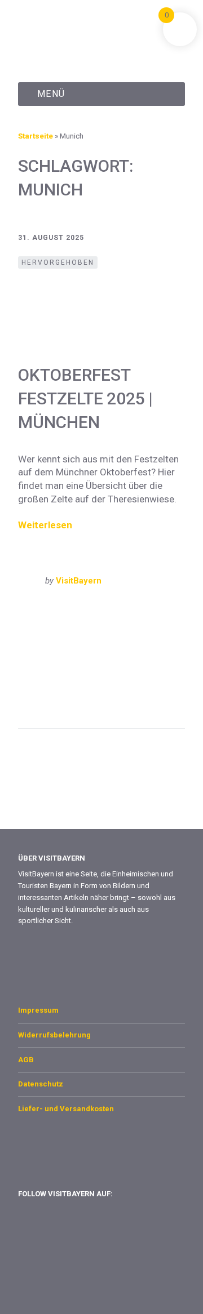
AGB (26, 1059)
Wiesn (69, 703)
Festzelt (65, 648)
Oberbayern (156, 609)
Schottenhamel (136, 681)
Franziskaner (110, 648)
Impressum (38, 1010)
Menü (51, 93)
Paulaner (85, 681)
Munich (115, 609)
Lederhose (112, 659)
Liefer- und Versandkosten (66, 1108)
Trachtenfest (136, 692)
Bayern (41, 609)
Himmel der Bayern (52, 659)
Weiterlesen (45, 525)
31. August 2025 (51, 238)
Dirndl (153, 637)
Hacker (152, 648)
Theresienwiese (46, 692)
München (78, 609)
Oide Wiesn (120, 670)
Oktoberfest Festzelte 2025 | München (85, 398)
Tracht (93, 692)
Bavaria (89, 637)
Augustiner (48, 637)
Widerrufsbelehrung (54, 1035)
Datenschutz (40, 1084)
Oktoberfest (39, 681)
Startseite (35, 135)
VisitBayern (79, 581)
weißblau (34, 703)
